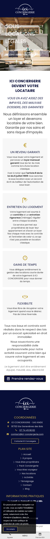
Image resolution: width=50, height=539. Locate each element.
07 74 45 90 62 (27, 430)
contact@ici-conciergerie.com (27, 434)
